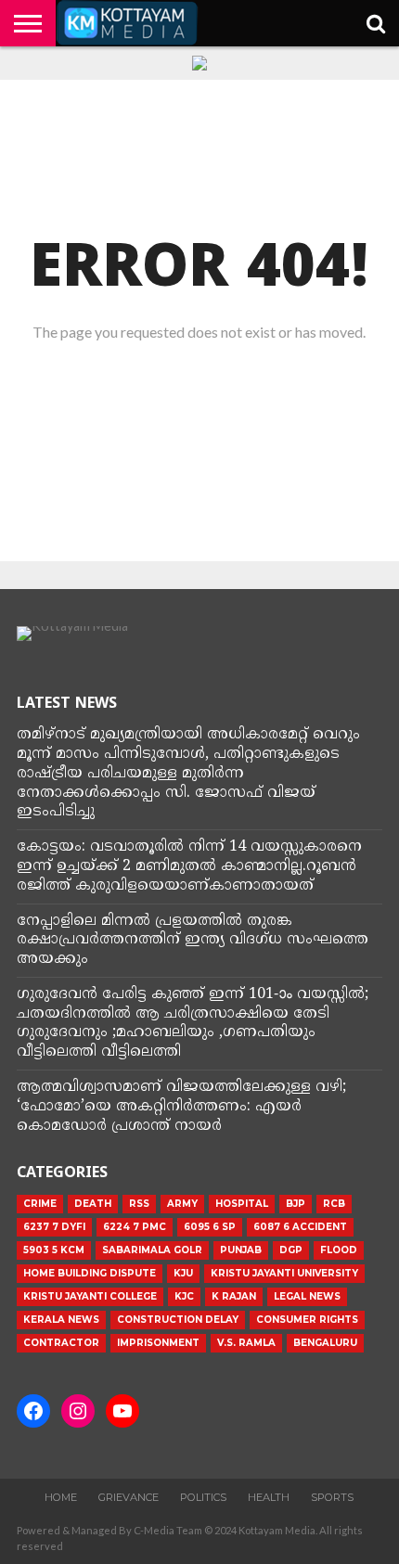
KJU (183, 1273)
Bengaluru (325, 1343)
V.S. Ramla (246, 1343)
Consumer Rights (307, 1320)
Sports (332, 1497)
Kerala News (61, 1320)
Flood (338, 1250)
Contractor (61, 1343)
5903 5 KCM (53, 1250)
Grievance (128, 1497)
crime (40, 1204)
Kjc (184, 1296)
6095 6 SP (210, 1227)
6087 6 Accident (300, 1227)
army (182, 1204)
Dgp (290, 1250)
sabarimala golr (152, 1250)
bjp (295, 1204)
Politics (203, 1497)
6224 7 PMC (134, 1227)
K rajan (234, 1296)
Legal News (307, 1296)
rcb (334, 1204)
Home (61, 1497)
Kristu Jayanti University (284, 1273)
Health (269, 1497)
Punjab (241, 1250)
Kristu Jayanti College (90, 1296)
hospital (241, 1204)
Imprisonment (158, 1343)
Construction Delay (177, 1320)
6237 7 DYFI (54, 1227)
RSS (139, 1204)
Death (92, 1204)
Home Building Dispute (89, 1273)
